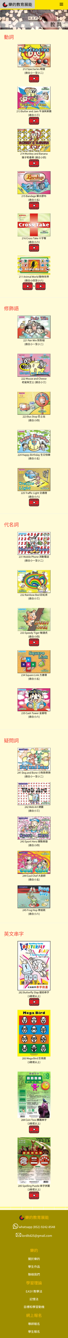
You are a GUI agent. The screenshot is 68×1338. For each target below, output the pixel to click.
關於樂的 (34, 1259)
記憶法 (34, 1299)
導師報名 (34, 1324)
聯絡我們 (34, 1274)
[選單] (61, 5)
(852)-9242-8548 (44, 1227)
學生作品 (34, 1266)
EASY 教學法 (34, 1291)
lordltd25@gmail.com (37, 1235)
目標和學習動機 (34, 1307)
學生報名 (34, 1331)
